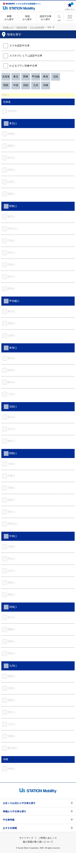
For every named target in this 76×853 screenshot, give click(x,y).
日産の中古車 (21, 27)
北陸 (55, 76)
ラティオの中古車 (37, 27)
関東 (25, 76)
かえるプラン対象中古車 (23, 65)
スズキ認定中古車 (19, 45)
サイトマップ (26, 838)
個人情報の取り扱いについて (38, 841)
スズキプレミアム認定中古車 (25, 55)
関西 (5, 85)
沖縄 (45, 85)
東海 (45, 76)
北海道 (6, 76)
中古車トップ (8, 27)
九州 (35, 85)
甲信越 (36, 76)
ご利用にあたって (47, 838)
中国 (15, 85)
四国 (25, 85)
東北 (15, 76)
